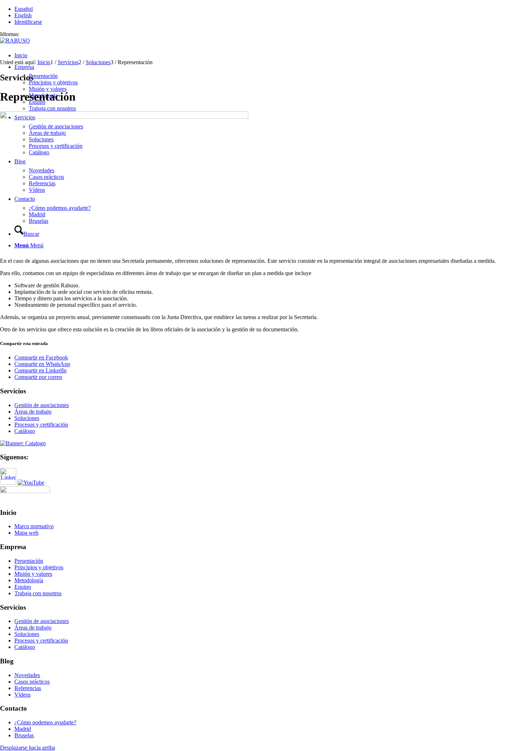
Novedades (27, 675)
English (23, 15)
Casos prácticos (32, 682)
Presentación (28, 561)
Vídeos (22, 695)
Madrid (22, 729)
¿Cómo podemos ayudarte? (45, 722)
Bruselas (24, 735)
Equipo (22, 587)
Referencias (27, 688)
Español (23, 9)
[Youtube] (31, 483)
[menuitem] (271, 55)
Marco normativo (34, 526)
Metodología (28, 580)
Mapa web (26, 533)
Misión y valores (33, 574)
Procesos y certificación (41, 424)
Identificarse (28, 22)
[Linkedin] (8, 483)
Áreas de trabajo (32, 411)
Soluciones (26, 418)
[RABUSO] (15, 40)
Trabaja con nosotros (38, 593)
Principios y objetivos (38, 567)
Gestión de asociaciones (41, 405)
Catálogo (24, 431)
